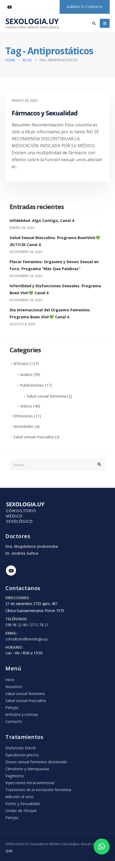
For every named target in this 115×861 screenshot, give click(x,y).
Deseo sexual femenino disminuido (36, 761)
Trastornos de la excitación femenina (38, 789)
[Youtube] (9, 7)
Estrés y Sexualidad (22, 803)
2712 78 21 (39, 624)
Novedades (23, 426)
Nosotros (13, 686)
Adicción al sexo (19, 796)
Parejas (11, 707)
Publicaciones (32, 385)
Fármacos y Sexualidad (45, 112)
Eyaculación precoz (22, 754)
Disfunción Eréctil (20, 747)
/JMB (9, 850)
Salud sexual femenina (46, 396)
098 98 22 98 (16, 624)
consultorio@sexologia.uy (26, 638)
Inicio (9, 679)
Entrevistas (23, 415)
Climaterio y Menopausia (27, 768)
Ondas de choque (21, 810)
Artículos (21, 363)
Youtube (11, 570)
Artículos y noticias (21, 714)
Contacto (13, 721)
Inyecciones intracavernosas (30, 782)
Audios (26, 374)
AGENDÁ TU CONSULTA (84, 7)
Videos (26, 406)
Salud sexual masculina (33, 436)
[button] (102, 847)
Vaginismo (14, 775)
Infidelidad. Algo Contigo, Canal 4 (42, 220)
